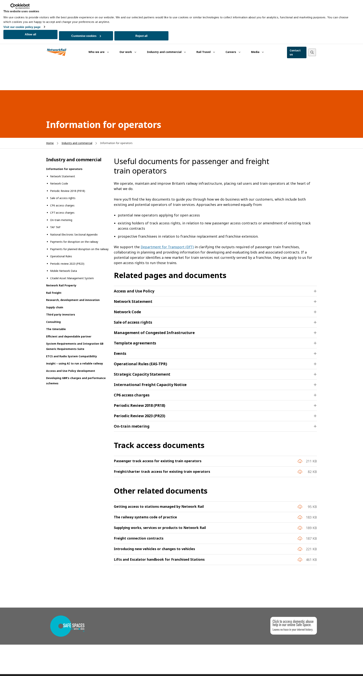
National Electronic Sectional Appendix (74, 234)
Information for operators (64, 169)
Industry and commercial (77, 143)
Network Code (59, 183)
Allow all (30, 34)
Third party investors (60, 314)
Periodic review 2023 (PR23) (67, 263)
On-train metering (61, 220)
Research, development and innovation (73, 300)
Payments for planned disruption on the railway (79, 249)
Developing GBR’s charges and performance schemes (76, 380)
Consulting (53, 322)
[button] (215, 291)
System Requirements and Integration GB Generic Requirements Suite (74, 346)
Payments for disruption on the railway (74, 241)
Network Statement (62, 176)
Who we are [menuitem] (96, 52)
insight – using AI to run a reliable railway (74, 363)
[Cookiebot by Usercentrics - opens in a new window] (19, 6)
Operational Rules (61, 256)
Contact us (295, 52)
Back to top (342, 667)
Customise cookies (83, 35)
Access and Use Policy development (70, 371)
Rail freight (53, 293)
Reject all (141, 35)
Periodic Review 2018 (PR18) (67, 191)
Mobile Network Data (63, 271)
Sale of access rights (62, 198)
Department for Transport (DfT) (167, 247)
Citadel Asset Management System (72, 278)
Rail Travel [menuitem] (203, 52)
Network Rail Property (61, 285)
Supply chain (54, 307)
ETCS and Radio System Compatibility (71, 356)
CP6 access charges (62, 205)
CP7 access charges (62, 212)
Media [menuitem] (255, 52)
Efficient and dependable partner (68, 336)
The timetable (56, 329)
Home (50, 143)
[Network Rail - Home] (56, 52)
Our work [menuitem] (126, 52)
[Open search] (312, 52)
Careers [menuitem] (231, 52)
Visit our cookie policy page (21, 27)
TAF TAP (55, 227)
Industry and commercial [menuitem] (164, 52)
